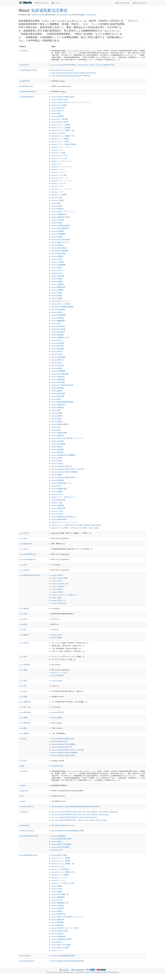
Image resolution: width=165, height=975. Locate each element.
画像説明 (24, 702)
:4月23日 (57, 463)
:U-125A (57, 511)
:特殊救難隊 (58, 357)
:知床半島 (57, 365)
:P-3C (56, 486)
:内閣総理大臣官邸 (60, 217)
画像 (23, 696)
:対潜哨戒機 (58, 264)
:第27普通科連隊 (60, 374)
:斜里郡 (56, 295)
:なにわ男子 (58, 133)
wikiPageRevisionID (27, 91)
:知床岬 (56, 368)
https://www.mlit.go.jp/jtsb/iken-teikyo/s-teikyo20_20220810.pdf (73, 73)
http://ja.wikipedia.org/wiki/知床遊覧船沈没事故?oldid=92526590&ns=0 (76, 806)
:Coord (57, 575)
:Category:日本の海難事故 (63, 455)
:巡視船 (56, 278)
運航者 (24, 733)
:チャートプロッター (61, 167)
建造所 (24, 635)
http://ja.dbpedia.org (64, 14)
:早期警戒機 (58, 315)
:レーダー (57, 192)
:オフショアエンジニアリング (64, 522)
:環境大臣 (57, 360)
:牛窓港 (56, 354)
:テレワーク (58, 169)
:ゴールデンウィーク (61, 161)
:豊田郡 (56, 416)
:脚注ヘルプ (58, 600)
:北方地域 (57, 220)
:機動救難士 (58, 320)
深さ (23, 686)
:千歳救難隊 (58, 234)
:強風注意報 (58, 508)
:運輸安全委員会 (59, 424)
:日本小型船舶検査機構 (62, 306)
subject (22, 738)
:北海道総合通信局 (60, 225)
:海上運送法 (58, 332)
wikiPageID (24, 81)
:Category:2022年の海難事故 (64, 472)
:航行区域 (57, 396)
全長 (23, 619)
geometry (24, 790)
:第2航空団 (58, 376)
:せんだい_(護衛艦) (60, 127)
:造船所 (56, 421)
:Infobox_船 (58, 603)
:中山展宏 (57, 200)
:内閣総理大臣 (59, 214)
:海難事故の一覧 (59, 337)
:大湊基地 (57, 262)
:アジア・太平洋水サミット (63, 497)
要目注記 (24, 723)
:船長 (56, 410)
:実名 (56, 597)
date (23, 538)
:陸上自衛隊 (58, 444)
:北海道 (56, 222)
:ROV (56, 113)
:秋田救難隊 (58, 371)
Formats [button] (56, 3)
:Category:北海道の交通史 (63, 477)
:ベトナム (57, 186)
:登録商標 (57, 480)
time (23, 564)
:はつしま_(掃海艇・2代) (63, 136)
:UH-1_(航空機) (59, 119)
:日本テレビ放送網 (60, 304)
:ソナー (56, 164)
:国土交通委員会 (59, 250)
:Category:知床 (59, 99)
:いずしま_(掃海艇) (60, 125)
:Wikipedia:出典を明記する (63, 516)
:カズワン (57, 850)
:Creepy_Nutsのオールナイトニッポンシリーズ (70, 102)
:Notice (57, 589)
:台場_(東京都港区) (60, 239)
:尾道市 (56, 267)
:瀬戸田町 (57, 346)
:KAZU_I (57, 841)
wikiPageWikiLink (26, 97)
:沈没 (56, 323)
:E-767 (56, 494)
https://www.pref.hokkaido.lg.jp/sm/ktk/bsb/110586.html (70, 75)
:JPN (56, 581)
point (23, 760)
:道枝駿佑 (57, 435)
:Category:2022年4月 (61, 466)
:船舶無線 (57, 407)
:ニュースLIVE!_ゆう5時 (62, 883)
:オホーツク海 (59, 155)
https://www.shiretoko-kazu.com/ (62, 70)
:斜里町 (56, 292)
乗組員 (24, 608)
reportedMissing (27, 559)
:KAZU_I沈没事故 (60, 847)
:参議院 (56, 236)
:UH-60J (57, 514)
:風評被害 (57, 449)
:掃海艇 (56, 281)
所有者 (24, 643)
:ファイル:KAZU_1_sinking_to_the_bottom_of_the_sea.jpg (75, 528)
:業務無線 (57, 318)
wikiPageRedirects (28, 836)
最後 (23, 670)
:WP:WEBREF (59, 519)
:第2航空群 (58, 379)
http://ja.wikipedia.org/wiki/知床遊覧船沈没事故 (67, 830)
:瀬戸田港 (57, 343)
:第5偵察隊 (58, 382)
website (24, 570)
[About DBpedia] (25, 3)
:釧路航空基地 (59, 488)
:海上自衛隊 (58, 329)
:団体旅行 (57, 245)
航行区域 (24, 712)
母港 (23, 680)
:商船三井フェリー (60, 242)
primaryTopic (27, 961)
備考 (23, 614)
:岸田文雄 (57, 276)
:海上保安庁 (58, 326)
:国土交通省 (58, 253)
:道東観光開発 (59, 432)
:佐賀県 (56, 206)
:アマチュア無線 (59, 141)
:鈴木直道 (57, 441)
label (22, 785)
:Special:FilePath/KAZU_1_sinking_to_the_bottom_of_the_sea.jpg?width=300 (82, 65)
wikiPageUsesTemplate (30, 575)
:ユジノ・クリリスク (61, 189)
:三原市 (56, 197)
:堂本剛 (56, 259)
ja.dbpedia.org (91, 14)
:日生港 (56, 312)
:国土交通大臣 (59, 248)
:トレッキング (59, 172)
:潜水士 (56, 340)
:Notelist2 (57, 586)
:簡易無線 (57, 388)
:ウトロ (56, 150)
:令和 (56, 203)
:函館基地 (57, 505)
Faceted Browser (123, 3)
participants (25, 543)
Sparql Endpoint (140, 3)
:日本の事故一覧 (59, 894)
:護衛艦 (56, 413)
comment (24, 771)
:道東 (56, 430)
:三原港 (56, 502)
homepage (24, 825)
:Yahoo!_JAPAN (59, 122)
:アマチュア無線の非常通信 (63, 144)
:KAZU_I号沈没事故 (61, 844)
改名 (23, 656)
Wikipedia (67, 972)
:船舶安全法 (58, 404)
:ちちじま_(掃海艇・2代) (63, 130)
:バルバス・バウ (59, 178)
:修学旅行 (57, 208)
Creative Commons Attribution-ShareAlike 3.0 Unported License (101, 972)
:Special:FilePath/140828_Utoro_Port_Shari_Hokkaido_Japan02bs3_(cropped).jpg (84, 812)
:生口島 (56, 362)
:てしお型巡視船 (59, 869)
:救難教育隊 (58, 287)
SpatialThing (36, 14)
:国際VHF (57, 256)
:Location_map (59, 583)
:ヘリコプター (59, 183)
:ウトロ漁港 (58, 153)
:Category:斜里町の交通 (62, 97)
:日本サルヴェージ (60, 301)
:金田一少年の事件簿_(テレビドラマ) (67, 438)
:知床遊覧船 (58, 836)
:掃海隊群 (57, 284)
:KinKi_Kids (58, 108)
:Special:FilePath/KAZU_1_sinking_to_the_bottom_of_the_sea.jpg (78, 820)
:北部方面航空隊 (59, 228)
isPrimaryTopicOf (26, 830)
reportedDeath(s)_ (28, 554)
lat (21, 796)
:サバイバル (58, 880)
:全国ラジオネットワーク (63, 211)
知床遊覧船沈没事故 (49, 10)
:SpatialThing (57, 766)
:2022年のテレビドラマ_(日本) (65, 928)
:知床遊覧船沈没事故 (63, 955)
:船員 (56, 399)
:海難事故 (57, 334)
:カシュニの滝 (59, 158)
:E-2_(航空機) (59, 105)
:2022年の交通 (59, 931)
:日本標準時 (58, 309)
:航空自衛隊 (58, 393)
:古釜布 (56, 458)
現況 (23, 691)
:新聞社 (56, 474)
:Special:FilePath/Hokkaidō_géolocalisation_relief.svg (74, 817)
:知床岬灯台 (58, 914)
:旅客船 (56, 298)
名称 (23, 624)
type (21, 766)
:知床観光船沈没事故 (61, 838)
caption (24, 533)
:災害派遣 (57, 348)
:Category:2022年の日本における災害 (67, 469)
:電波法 (56, 446)
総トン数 (24, 707)
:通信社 (56, 418)
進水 (23, 728)
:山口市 (56, 273)
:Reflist (57, 592)
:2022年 (57, 460)
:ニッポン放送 (59, 175)
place (23, 549)
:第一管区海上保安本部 (62, 385)
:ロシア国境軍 (59, 194)
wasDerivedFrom (26, 806)
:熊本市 (56, 351)
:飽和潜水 (57, 452)
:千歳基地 (57, 231)
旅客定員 (24, 664)
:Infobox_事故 (59, 578)
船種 (23, 717)
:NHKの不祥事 (59, 855)
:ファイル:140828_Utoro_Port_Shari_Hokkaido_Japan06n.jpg (76, 525)
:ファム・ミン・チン (61, 181)
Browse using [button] (42, 3)
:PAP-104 (57, 111)
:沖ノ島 (56, 900)
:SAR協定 (57, 116)
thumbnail (24, 65)
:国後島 (56, 886)
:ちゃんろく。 (59, 866)
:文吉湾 (56, 889)
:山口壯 (56, 270)
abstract (23, 50)
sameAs (25, 955)
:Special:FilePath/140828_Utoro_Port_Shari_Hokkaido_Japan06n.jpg (79, 814)
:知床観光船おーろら (61, 483)
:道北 (56, 427)
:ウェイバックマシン (61, 147)
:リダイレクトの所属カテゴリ (65, 595)
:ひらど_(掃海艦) (60, 139)
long (22, 801)
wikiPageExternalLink (28, 70)
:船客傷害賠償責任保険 (62, 402)
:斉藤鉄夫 (57, 290)
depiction (23, 812)
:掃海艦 (56, 491)
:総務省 (56, 390)
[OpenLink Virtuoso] (64, 969)
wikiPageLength (26, 86)
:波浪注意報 (58, 500)
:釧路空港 (57, 919)
